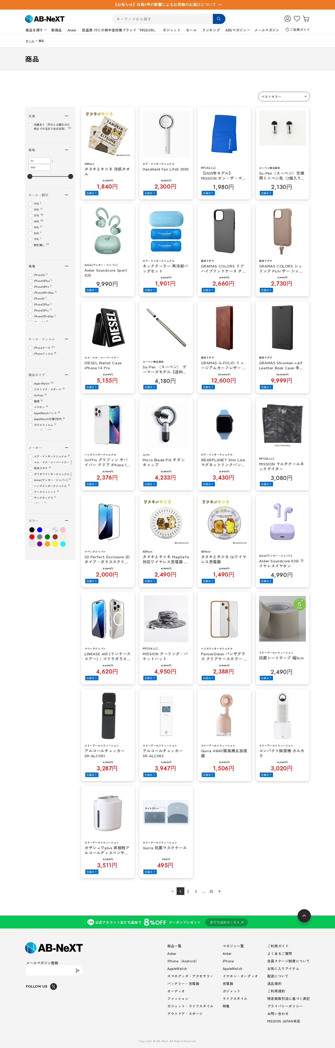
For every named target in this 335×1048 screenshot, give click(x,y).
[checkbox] (31, 529)
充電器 (228, 983)
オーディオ (176, 991)
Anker (72, 30)
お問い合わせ (278, 1013)
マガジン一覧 (233, 945)
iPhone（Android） (183, 961)
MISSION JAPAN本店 (283, 1021)
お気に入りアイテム (283, 968)
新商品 (56, 30)
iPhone (228, 961)
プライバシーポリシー (285, 1006)
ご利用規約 (276, 991)
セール (191, 30)
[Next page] (219, 891)
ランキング (211, 30)
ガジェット (171, 30)
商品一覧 (174, 945)
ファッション (178, 998)
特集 (226, 1006)
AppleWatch (177, 968)
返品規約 (274, 983)
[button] (284, 96)
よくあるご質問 (279, 953)
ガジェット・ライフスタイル (190, 1006)
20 (211, 891)
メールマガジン (266, 30)
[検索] (219, 19)
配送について (278, 976)
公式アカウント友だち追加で (167, 921)
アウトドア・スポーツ (185, 1013)
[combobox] (168, 19)
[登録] (77, 970)
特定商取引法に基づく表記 (288, 998)
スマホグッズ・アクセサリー (190, 976)
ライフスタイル (235, 998)
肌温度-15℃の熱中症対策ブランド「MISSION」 (119, 30)
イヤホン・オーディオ (240, 976)
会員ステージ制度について (288, 961)
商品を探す (34, 30)
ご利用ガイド (300, 29)
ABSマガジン (235, 30)
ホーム (30, 41)
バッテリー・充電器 (183, 983)
